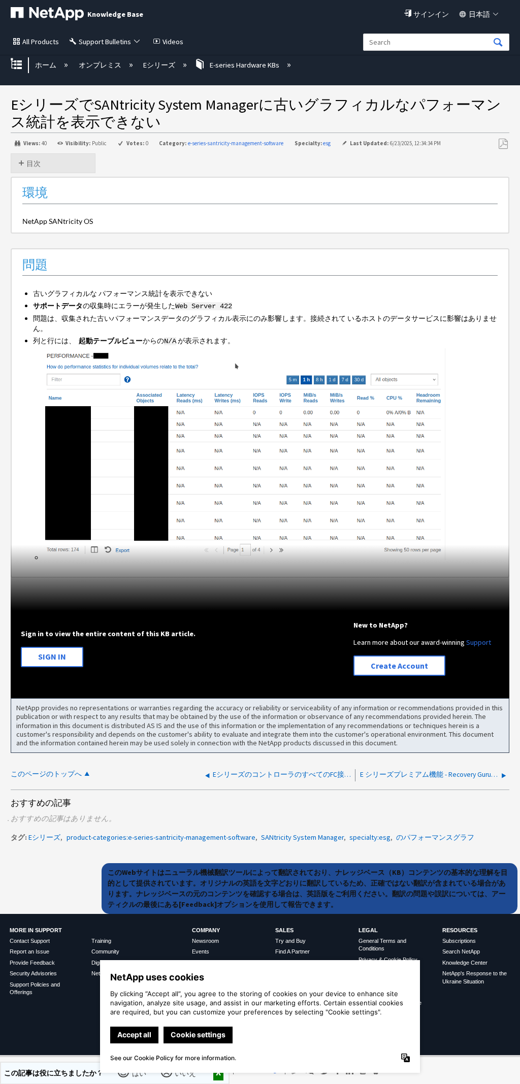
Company (206, 930)
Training (101, 941)
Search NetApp (461, 951)
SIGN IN (52, 656)
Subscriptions (459, 941)
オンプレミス (100, 65)
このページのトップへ (46, 774)
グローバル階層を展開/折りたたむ (23, 65)
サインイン (431, 14)
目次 (33, 163)
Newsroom (205, 941)
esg (327, 143)
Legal (368, 930)
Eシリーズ (160, 65)
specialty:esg (370, 837)
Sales (284, 930)
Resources (459, 930)
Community (105, 951)
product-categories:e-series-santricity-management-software (161, 837)
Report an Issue (29, 951)
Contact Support (30, 941)
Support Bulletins (105, 41)
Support (478, 642)
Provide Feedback (32, 963)
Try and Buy (290, 941)
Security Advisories (33, 973)
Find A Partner (292, 951)
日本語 (479, 14)
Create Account (399, 666)
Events (200, 951)
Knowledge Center (465, 963)
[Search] (498, 43)
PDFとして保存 (503, 144)
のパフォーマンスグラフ (435, 837)
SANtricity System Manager (302, 837)
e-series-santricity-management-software (235, 143)
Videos (172, 41)
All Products (40, 41)
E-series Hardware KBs (244, 65)
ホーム (46, 65)
